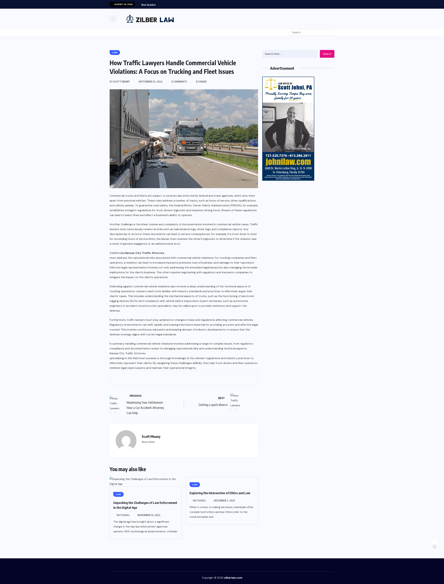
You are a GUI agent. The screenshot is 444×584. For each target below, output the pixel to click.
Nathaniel (123, 515)
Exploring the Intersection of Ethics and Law (220, 493)
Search (327, 54)
